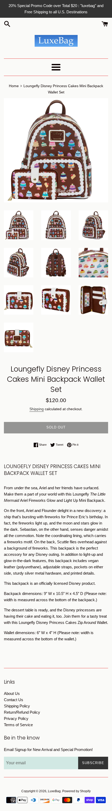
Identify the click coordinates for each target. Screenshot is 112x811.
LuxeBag (54, 791)
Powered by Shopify (76, 791)
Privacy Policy (16, 718)
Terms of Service (18, 725)
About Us (12, 693)
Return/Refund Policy (22, 712)
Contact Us (13, 699)
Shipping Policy (17, 706)
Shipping (36, 409)
